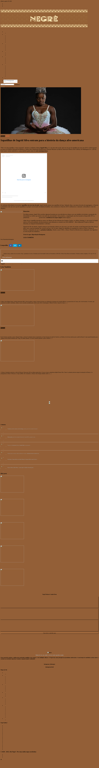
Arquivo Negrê (9, 38)
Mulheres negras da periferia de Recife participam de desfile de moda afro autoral (25, 565)
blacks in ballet (17, 263)
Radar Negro (9, 41)
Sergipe (8, 76)
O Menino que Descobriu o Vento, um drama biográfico (17, 541)
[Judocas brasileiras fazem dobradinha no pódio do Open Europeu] (49, 315)
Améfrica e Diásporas (11, 35)
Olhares (5, 43)
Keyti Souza (32, 498)
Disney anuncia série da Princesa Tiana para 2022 (15, 366)
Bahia (7, 67)
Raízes (7, 62)
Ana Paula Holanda (11, 427)
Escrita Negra (9, 52)
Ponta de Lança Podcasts (9, 745)
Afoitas (5, 725)
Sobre (4, 31)
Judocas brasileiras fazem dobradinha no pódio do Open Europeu (20, 331)
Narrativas (5, 56)
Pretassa (8, 60)
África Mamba (7, 728)
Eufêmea (5, 734)
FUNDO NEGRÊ (10, 33)
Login (4, 6)
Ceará (7, 68)
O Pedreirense (6, 744)
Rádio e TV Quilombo (8, 747)
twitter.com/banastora (7, 257)
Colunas (8, 47)
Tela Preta (8, 55)
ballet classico (9, 263)
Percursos (8, 59)
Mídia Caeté (6, 742)
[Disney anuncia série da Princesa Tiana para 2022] (49, 351)
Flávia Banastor (30, 145)
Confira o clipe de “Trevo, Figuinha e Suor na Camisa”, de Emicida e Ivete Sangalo (20, 376)
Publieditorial (9, 50)
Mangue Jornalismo (8, 738)
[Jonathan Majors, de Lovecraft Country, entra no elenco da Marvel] (49, 484)
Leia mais (49, 661)
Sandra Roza (32, 369)
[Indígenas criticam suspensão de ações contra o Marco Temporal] (49, 577)
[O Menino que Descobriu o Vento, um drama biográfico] (49, 530)
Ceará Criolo (6, 730)
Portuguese (10, 80)
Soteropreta (6, 749)
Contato (5, 3)
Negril (7, 58)
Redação (28, 299)
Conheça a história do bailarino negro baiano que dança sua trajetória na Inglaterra (59, 237)
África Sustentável (10, 79)
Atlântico (8, 37)
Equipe (5, 5)
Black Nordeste (6, 64)
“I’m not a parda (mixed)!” (7, 377)
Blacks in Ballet (34, 217)
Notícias (5, 34)
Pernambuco (9, 72)
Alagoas (8, 65)
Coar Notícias (6, 732)
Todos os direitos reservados (10, 754)
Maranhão (8, 69)
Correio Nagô (6, 733)
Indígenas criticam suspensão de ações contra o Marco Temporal (20, 588)
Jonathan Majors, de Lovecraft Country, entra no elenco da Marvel (21, 495)
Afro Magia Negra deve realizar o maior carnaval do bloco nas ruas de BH (23, 295)
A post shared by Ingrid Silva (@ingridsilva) (24, 200)
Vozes (7, 63)
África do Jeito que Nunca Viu (10, 726)
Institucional (9, 48)
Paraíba (8, 71)
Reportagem (9, 42)
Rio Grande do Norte (11, 75)
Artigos (8, 45)
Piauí (7, 73)
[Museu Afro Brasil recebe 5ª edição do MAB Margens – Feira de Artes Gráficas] (49, 507)
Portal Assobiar (7, 746)
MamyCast (6, 737)
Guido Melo (10, 443)
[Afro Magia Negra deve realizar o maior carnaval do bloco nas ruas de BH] (49, 280)
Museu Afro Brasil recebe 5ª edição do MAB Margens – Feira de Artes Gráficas (24, 518)
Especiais (5, 77)
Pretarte (5, 51)
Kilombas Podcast (7, 736)
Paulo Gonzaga (10, 457)
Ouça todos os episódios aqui (49, 633)
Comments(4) (39, 144)
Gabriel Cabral (10, 435)
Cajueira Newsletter (8, 729)
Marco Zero (6, 740)
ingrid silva (25, 263)
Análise (8, 46)
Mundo (8, 39)
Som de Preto (9, 54)
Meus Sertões (6, 741)
